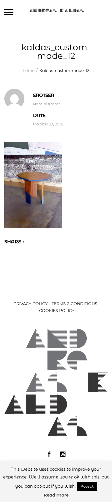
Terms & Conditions (74, 303)
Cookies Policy (56, 310)
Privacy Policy (30, 303)
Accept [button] (87, 486)
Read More (56, 495)
